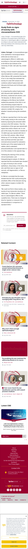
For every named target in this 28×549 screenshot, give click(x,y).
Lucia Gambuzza (8, 272)
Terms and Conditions (14, 457)
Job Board (14, 462)
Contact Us (14, 459)
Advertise (14, 450)
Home (3, 500)
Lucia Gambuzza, (8, 394)
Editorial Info (14, 453)
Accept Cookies (14, 546)
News (16, 500)
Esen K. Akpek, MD (17, 394)
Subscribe (20, 225)
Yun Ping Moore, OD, (9, 302)
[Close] (26, 516)
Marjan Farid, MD (8, 362)
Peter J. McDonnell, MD (9, 333)
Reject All (14, 542)
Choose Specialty (12, 6)
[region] (14, 531)
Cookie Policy (13, 534)
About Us (10, 500)
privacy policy (8, 230)
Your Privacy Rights (14, 464)
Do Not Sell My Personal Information (14, 460)
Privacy (14, 451)
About (14, 448)
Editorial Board (14, 455)
